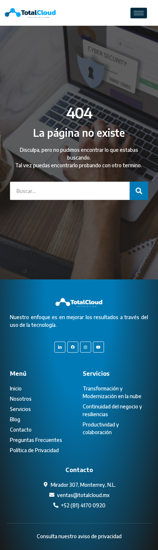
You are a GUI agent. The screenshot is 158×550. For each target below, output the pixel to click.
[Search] (139, 191)
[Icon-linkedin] (59, 347)
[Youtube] (98, 347)
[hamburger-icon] (138, 13)
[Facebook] (72, 347)
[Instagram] (85, 347)
